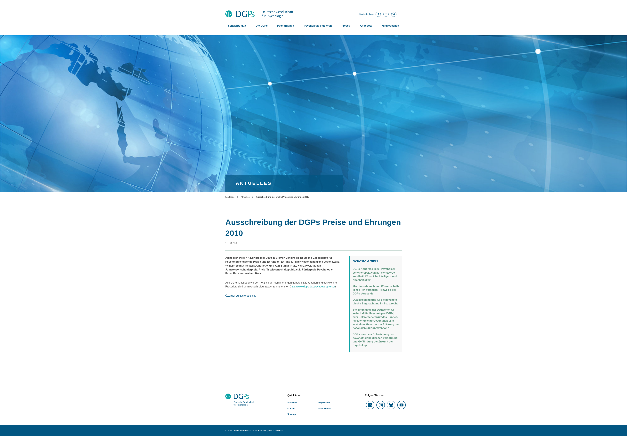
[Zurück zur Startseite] (259, 14)
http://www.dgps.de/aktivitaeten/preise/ (313, 286)
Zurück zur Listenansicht (241, 295)
